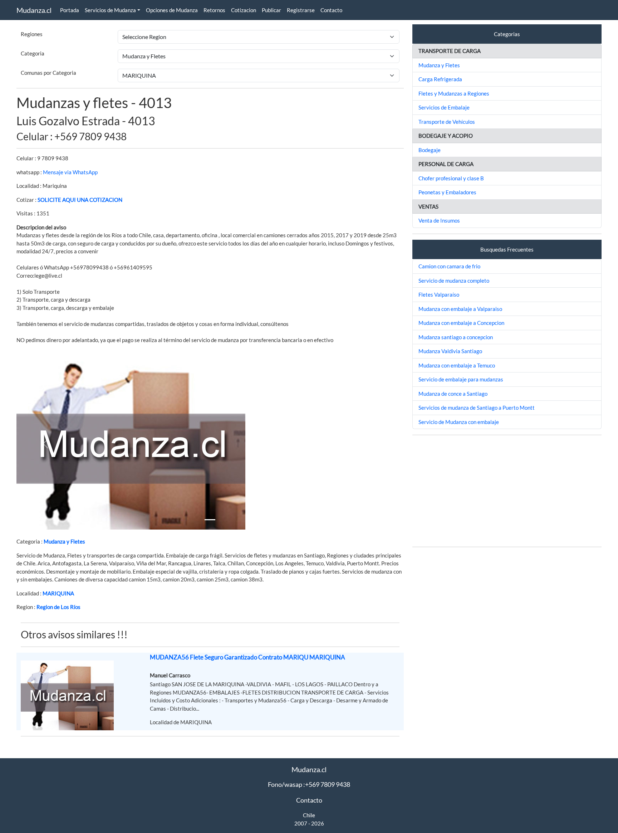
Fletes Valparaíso (438, 294)
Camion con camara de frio (449, 266)
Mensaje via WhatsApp (70, 172)
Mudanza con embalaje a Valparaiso (460, 309)
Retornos (214, 10)
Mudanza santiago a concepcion (455, 337)
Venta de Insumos (439, 220)
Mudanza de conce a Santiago (452, 393)
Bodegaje (429, 150)
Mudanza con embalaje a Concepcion (461, 323)
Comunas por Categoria (48, 72)
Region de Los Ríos (58, 607)
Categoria (32, 53)
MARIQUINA (58, 593)
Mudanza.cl (34, 10)
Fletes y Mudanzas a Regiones (453, 93)
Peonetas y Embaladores (447, 192)
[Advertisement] (507, 491)
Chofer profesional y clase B (451, 178)
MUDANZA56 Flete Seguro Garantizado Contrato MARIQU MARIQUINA (247, 657)
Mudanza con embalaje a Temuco (456, 365)
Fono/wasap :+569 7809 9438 (309, 784)
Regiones (32, 34)
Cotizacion (243, 10)
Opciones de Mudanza (172, 10)
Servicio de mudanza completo (453, 280)
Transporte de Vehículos (446, 121)
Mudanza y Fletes (64, 541)
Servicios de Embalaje (444, 107)
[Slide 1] (210, 520)
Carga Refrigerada (440, 79)
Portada (69, 10)
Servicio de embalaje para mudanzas (460, 379)
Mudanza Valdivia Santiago (450, 351)
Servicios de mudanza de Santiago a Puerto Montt (476, 407)
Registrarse (301, 10)
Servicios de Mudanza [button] (110, 10)
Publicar (271, 10)
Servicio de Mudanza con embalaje (458, 422)
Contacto (331, 10)
